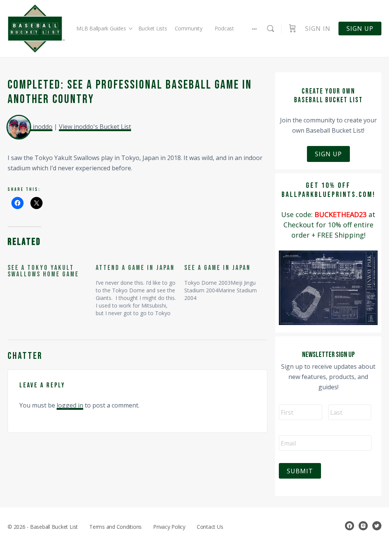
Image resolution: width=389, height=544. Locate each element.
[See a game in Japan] (228, 279)
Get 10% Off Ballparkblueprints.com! (328, 190)
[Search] (270, 28)
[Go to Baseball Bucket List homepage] (36, 28)
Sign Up (328, 154)
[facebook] (349, 525)
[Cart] (292, 28)
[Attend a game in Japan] (140, 287)
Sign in (317, 28)
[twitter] (376, 525)
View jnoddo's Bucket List (95, 126)
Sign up (359, 28)
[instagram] (363, 525)
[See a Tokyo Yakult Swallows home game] (52, 271)
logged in (70, 405)
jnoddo (42, 126)
